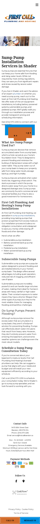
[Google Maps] (23, 481)
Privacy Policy (14, 509)
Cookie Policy (28, 509)
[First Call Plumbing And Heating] (20, 18)
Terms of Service (21, 513)
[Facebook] (16, 481)
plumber (17, 94)
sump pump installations (24, 216)
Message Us (30, 520)
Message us (23, 134)
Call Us (10, 520)
